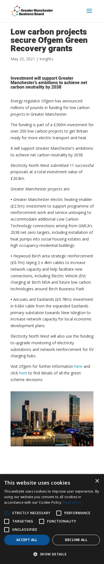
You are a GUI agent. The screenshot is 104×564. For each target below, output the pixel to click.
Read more (72, 502)
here (78, 366)
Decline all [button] (76, 539)
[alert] (52, 519)
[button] (6, 513)
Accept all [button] (26, 539)
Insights (46, 58)
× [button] (97, 481)
